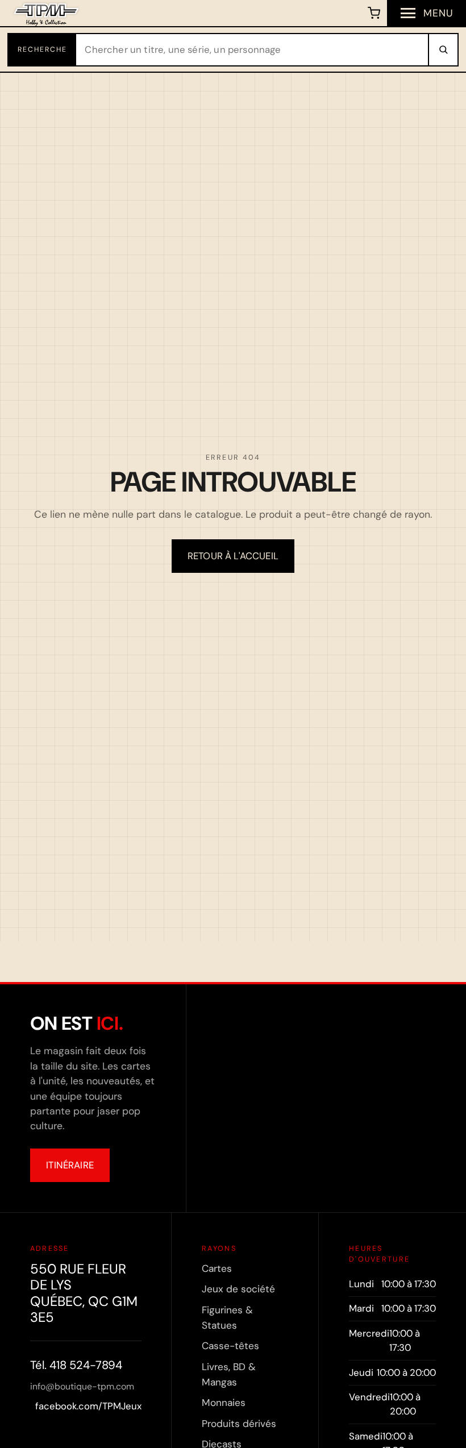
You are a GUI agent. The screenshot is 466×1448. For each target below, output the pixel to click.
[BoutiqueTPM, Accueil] (46, 13)
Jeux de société (238, 1289)
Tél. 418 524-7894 (76, 1365)
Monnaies (224, 1402)
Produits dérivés (239, 1423)
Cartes (217, 1268)
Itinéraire (70, 1165)
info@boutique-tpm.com (82, 1386)
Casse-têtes (230, 1345)
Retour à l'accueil (233, 556)
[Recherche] (442, 49)
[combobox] (252, 49)
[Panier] (374, 13)
